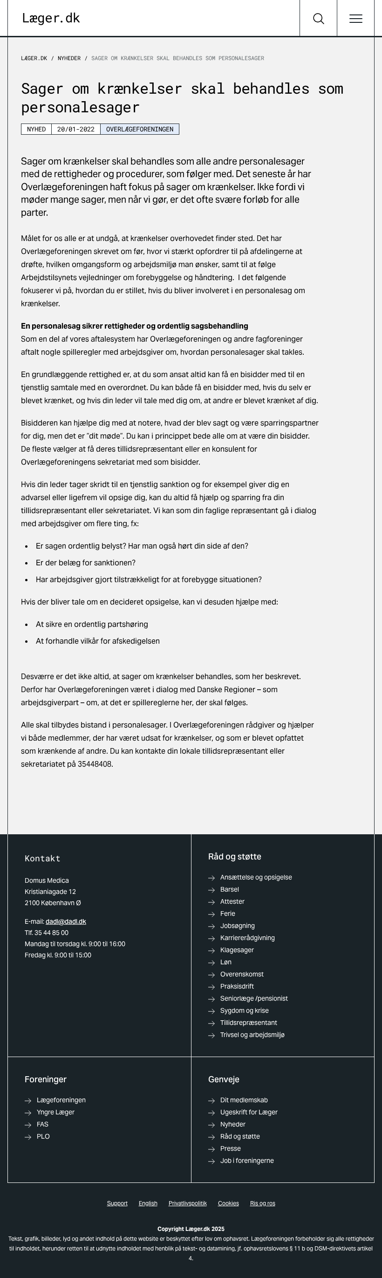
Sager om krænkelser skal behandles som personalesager (177, 58)
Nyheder (69, 58)
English (148, 1203)
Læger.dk (34, 58)
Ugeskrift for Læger (249, 1112)
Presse (230, 1148)
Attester (232, 901)
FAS (42, 1124)
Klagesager (237, 950)
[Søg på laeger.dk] (318, 18)
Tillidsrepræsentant (248, 1022)
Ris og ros (262, 1203)
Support (117, 1203)
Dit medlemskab (244, 1100)
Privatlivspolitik (188, 1203)
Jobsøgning (237, 925)
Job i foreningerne (247, 1160)
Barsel (229, 889)
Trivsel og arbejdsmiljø (252, 1035)
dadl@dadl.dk (66, 921)
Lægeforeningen (61, 1100)
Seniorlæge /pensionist (254, 998)
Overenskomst (242, 974)
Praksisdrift (237, 986)
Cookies (228, 1203)
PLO (43, 1136)
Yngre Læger (56, 1112)
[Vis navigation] (355, 18)
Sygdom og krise (244, 1010)
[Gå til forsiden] (51, 19)
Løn (226, 962)
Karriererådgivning (247, 938)
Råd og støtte (240, 1136)
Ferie (227, 913)
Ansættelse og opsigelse (256, 877)
